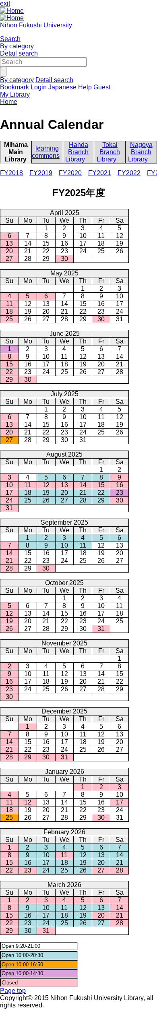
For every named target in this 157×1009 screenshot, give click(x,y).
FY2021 (99, 173)
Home (8, 101)
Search (10, 38)
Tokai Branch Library (108, 152)
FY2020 (70, 173)
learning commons (46, 152)
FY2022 (129, 173)
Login (39, 87)
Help (85, 87)
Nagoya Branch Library (140, 152)
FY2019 (40, 173)
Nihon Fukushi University (36, 25)
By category (17, 46)
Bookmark (14, 87)
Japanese (62, 87)
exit (5, 3)
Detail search (19, 53)
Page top (13, 990)
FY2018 (11, 173)
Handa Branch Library (77, 152)
